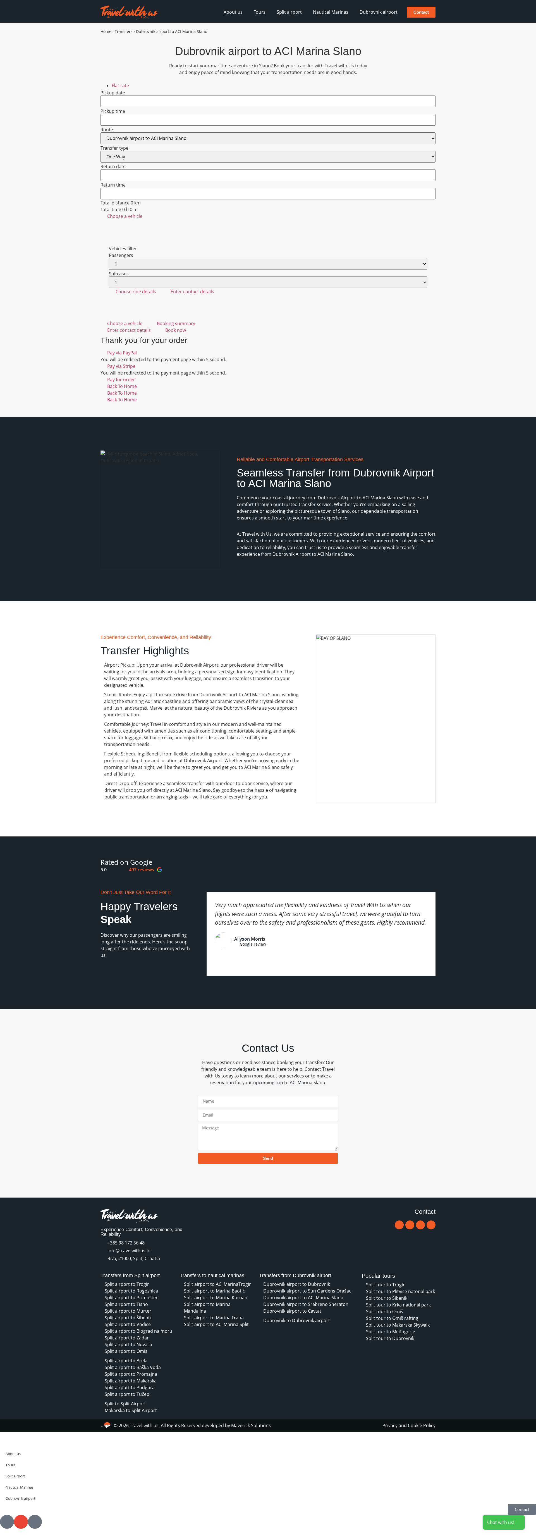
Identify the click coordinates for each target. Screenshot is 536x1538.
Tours (259, 12)
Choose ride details (136, 291)
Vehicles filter (123, 248)
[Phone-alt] (399, 1224)
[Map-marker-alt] (420, 1224)
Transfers (124, 31)
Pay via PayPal (122, 353)
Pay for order (121, 379)
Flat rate (120, 85)
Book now (175, 330)
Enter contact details (192, 291)
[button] (100, 975)
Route (106, 129)
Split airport (289, 12)
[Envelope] (409, 1224)
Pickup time (112, 111)
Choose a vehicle (124, 216)
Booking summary (176, 323)
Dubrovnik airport (379, 12)
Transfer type (114, 148)
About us (233, 12)
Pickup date (112, 92)
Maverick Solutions (251, 1425)
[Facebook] (431, 1224)
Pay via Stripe (121, 366)
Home (105, 31)
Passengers (121, 255)
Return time (113, 185)
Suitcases (119, 273)
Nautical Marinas (330, 12)
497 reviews (141, 870)
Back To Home (122, 386)
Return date (113, 166)
